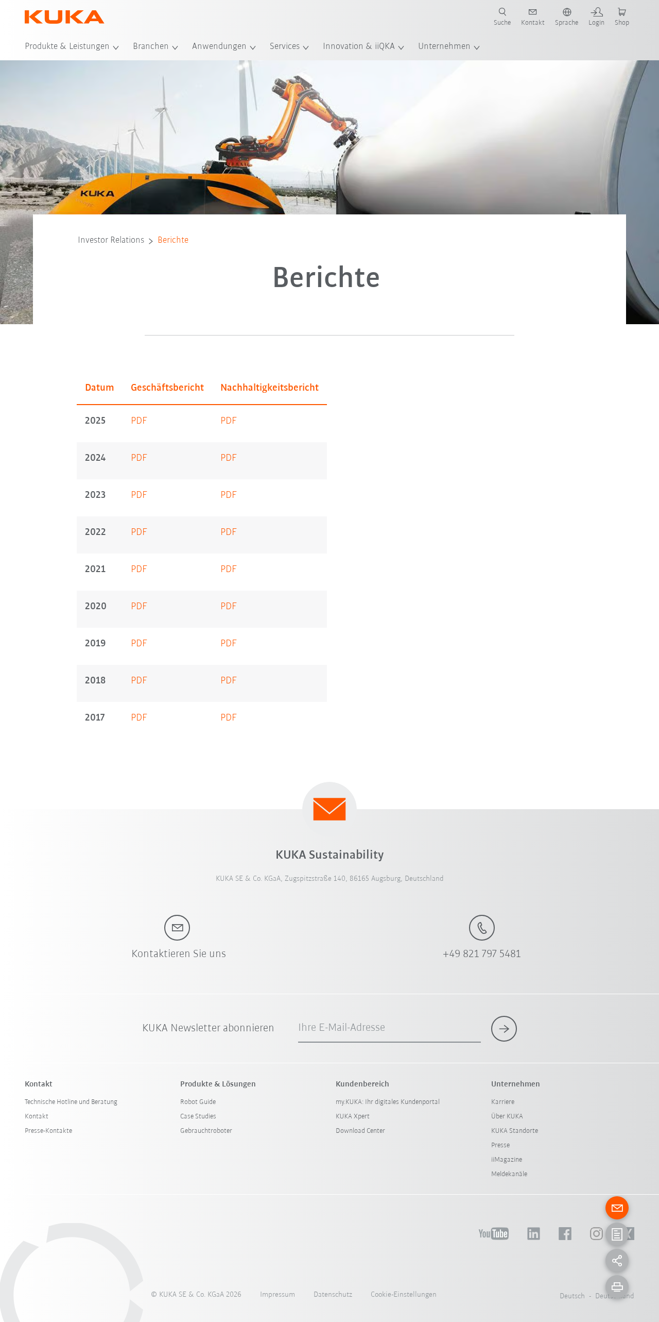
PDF (139, 421)
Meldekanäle (509, 1174)
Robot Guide (198, 1102)
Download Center (360, 1131)
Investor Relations (111, 240)
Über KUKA (507, 1116)
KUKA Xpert (353, 1116)
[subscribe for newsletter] (504, 1029)
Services (285, 47)
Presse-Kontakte (48, 1131)
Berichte (173, 240)
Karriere (502, 1102)
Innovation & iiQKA (359, 47)
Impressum (277, 1295)
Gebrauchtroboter (206, 1131)
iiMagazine (506, 1160)
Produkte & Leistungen (67, 47)
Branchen (151, 47)
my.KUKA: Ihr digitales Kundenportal (388, 1102)
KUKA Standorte (514, 1131)
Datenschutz (333, 1295)
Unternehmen (444, 47)
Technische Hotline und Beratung (71, 1102)
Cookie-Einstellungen (404, 1295)
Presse (500, 1145)
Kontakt (36, 1116)
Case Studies (198, 1116)
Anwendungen (219, 47)
